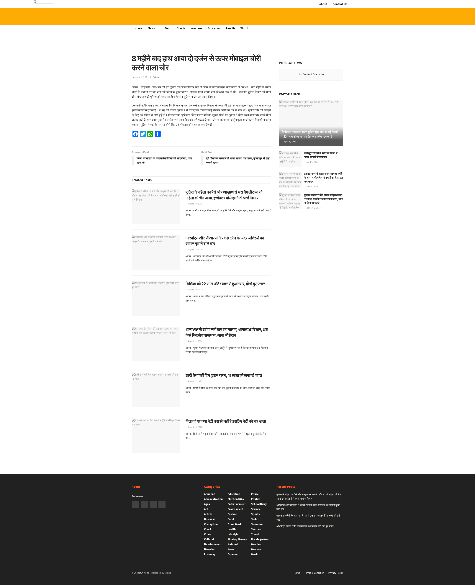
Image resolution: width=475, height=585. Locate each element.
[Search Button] (112, 7)
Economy (209, 554)
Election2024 (236, 499)
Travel (255, 534)
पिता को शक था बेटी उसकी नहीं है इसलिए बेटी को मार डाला (226, 421)
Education (214, 28)
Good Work (235, 524)
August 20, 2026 (195, 290)
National (233, 544)
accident (209, 494)
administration (213, 499)
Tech (168, 28)
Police (255, 494)
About (323, 4)
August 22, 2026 (194, 204)
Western (196, 28)
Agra (207, 504)
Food (231, 519)
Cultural (209, 539)
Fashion (232, 514)
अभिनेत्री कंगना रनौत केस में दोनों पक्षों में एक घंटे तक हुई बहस (304, 526)
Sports (181, 28)
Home (138, 28)
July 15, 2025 (312, 186)
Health (230, 28)
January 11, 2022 (140, 77)
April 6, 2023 (312, 162)
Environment (235, 509)
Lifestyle (233, 534)
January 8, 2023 (313, 208)
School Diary (259, 504)
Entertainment (236, 504)
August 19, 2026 (194, 341)
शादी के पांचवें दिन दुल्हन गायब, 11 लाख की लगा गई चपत (224, 375)
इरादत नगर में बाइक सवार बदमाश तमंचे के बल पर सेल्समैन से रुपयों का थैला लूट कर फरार (323, 177)
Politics (256, 499)
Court (207, 529)
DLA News (144, 573)
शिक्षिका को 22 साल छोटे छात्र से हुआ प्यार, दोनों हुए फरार (225, 283)
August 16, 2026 (194, 427)
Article (208, 514)
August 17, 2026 (194, 381)
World (244, 28)
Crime (156, 77)
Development (212, 544)
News (151, 28)
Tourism (256, 529)
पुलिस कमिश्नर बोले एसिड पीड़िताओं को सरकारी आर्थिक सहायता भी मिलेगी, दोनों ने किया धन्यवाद (323, 199)
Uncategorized (260, 539)
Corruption (211, 524)
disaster (209, 549)
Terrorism (257, 524)
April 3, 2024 (290, 141)
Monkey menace (237, 539)
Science (256, 509)
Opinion (233, 554)
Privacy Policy (335, 572)
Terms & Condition (314, 572)
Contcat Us (340, 4)
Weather (256, 544)
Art (206, 509)
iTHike (168, 573)
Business (209, 519)
